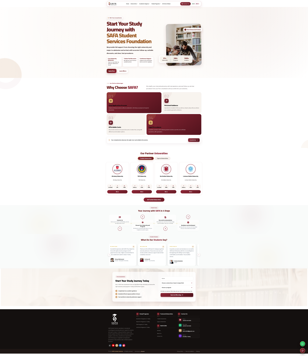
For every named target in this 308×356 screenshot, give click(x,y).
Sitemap (198, 351)
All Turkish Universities (154, 199)
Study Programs (156, 4)
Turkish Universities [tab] (146, 158)
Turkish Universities (161, 319)
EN (197, 3)
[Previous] (109, 254)
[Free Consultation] (302, 350)
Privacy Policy (180, 351)
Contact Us (159, 336)
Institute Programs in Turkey (143, 327)
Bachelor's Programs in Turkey (143, 319)
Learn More (122, 71)
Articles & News (166, 4)
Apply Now (111, 71)
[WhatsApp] (302, 343)
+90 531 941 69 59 (187, 320)
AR (193, 3)
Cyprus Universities (161, 322)
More (117, 192)
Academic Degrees (144, 4)
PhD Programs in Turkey (141, 324)
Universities (134, 4)
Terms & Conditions (189, 351)
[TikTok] (109, 345)
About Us (159, 333)
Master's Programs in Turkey (143, 322)
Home (127, 4)
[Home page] (112, 3)
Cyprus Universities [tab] (162, 158)
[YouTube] (113, 345)
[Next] (198, 254)
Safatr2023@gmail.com (188, 331)
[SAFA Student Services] (114, 319)
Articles (159, 330)
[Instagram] (123, 345)
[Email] (116, 345)
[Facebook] (120, 345)
